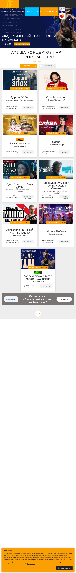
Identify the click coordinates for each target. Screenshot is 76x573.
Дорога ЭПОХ (20, 97)
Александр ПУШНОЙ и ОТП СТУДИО (19, 231)
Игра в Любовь (56, 231)
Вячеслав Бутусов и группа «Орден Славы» (56, 185)
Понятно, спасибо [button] (64, 568)
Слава (56, 142)
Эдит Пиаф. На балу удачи (19, 185)
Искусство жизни (20, 143)
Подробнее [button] (31, 564)
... (38, 313)
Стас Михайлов (56, 97)
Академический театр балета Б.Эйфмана (38, 277)
